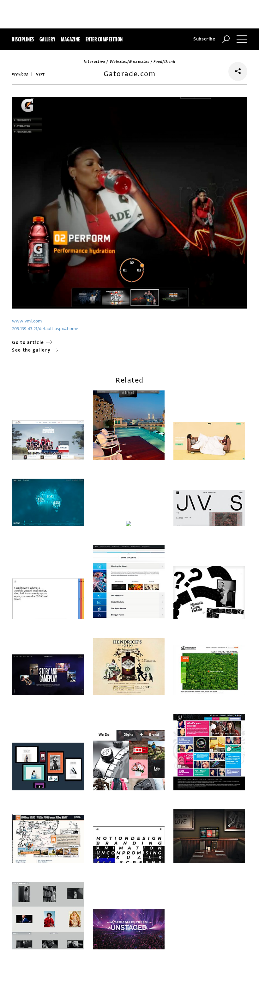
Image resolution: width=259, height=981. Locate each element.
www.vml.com (27, 321)
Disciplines (23, 39)
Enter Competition (104, 39)
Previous (20, 74)
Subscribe (204, 39)
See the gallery (31, 350)
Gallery (47, 39)
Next (40, 74)
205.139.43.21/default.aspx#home (45, 329)
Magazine (70, 39)
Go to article (28, 343)
